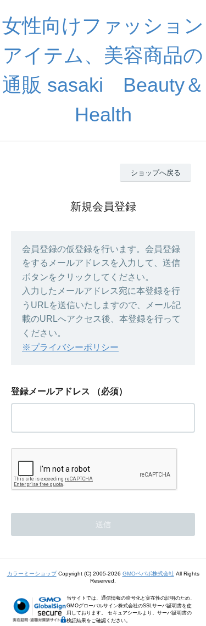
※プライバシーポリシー (70, 347)
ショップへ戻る (156, 173)
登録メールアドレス (50, 391)
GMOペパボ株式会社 (148, 574)
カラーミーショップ (32, 574)
